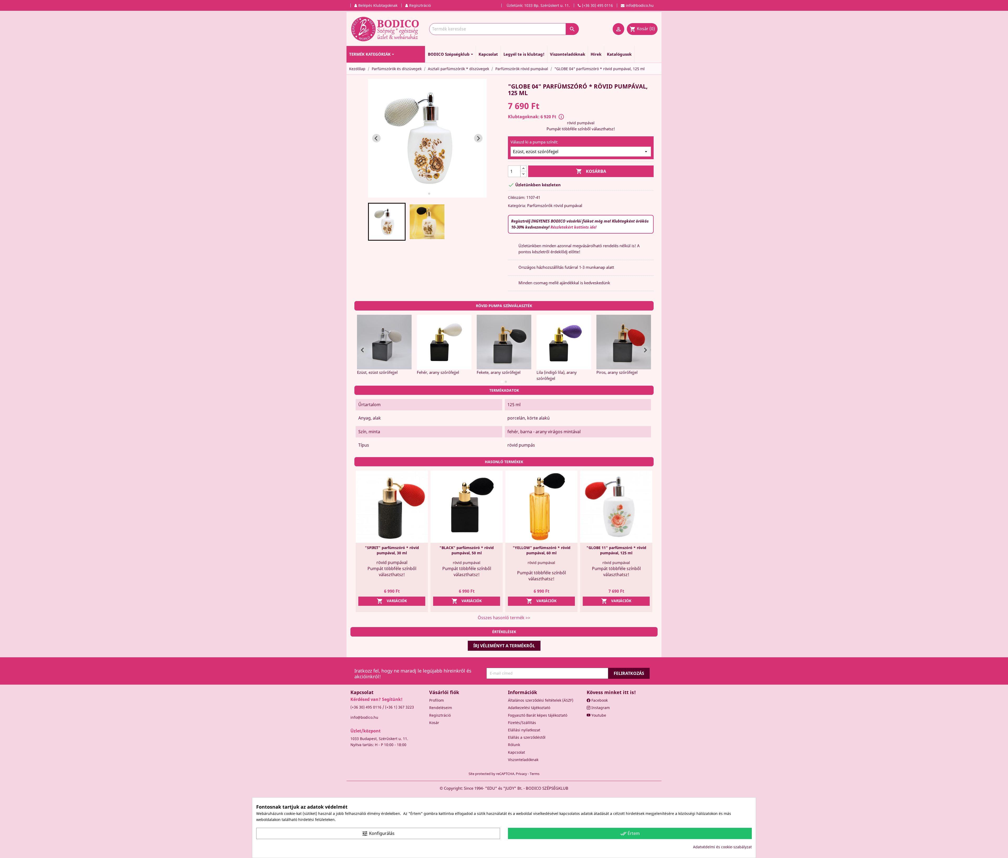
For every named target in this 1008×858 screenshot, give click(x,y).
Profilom (436, 700)
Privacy (521, 773)
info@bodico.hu (364, 717)
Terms (534, 773)
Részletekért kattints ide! (573, 227)
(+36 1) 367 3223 (399, 707)
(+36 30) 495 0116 (365, 707)
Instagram (600, 707)
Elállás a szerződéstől (526, 737)
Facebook (599, 700)
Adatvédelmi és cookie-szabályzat (722, 846)
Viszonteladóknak (523, 759)
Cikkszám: (516, 197)
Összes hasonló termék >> (504, 618)
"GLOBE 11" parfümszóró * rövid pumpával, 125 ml (616, 550)
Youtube (598, 715)
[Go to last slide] (376, 138)
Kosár (434, 722)
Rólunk (514, 744)
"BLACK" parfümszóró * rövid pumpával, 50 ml (466, 550)
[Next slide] (478, 138)
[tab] (425, 193)
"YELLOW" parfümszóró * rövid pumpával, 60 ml (541, 550)
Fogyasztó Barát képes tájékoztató (537, 715)
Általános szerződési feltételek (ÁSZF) (540, 700)
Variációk (392, 601)
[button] (387, 222)
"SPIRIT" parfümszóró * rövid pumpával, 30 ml (392, 550)
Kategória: (517, 205)
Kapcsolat (516, 752)
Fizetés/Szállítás (522, 722)
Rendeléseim (440, 707)
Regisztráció (440, 715)
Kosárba (591, 171)
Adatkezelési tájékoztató (529, 707)
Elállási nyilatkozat (524, 729)
